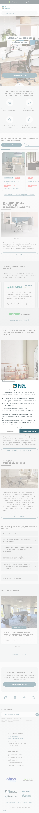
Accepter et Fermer (29, 431)
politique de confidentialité (9, 425)
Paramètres (10, 431)
